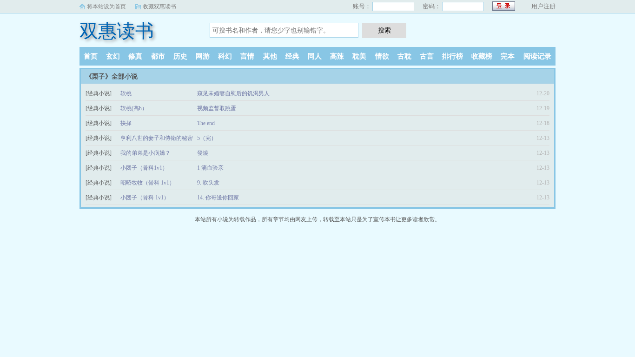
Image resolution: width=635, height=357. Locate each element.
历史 (180, 56)
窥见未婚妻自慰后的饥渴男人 (233, 93)
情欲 (382, 56)
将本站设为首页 (106, 6)
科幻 (225, 56)
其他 (270, 56)
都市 (158, 56)
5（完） (207, 138)
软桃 (126, 93)
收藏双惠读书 (159, 6)
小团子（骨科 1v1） (144, 197)
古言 (427, 56)
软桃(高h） (133, 108)
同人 (315, 56)
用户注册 (543, 6)
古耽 (404, 56)
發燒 (202, 153)
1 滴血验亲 (210, 168)
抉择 (126, 123)
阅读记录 (537, 56)
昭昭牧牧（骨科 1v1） (147, 182)
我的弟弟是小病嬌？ (145, 153)
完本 (508, 56)
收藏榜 (481, 56)
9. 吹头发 (208, 182)
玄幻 (113, 56)
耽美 (359, 56)
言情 (247, 56)
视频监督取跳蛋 (216, 108)
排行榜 (452, 56)
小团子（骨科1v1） (144, 168)
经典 (292, 56)
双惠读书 (116, 30)
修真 (135, 56)
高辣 (337, 56)
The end (206, 123)
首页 (91, 56)
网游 (203, 56)
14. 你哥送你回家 (218, 197)
